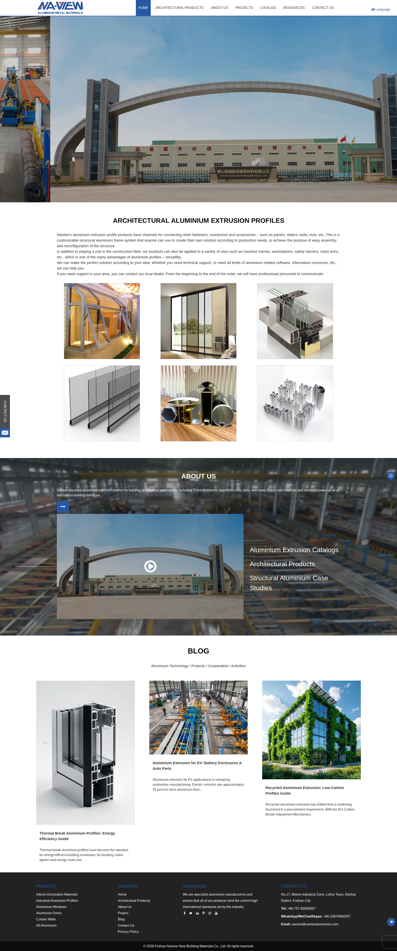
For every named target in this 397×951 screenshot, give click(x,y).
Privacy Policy (128, 931)
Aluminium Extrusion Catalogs (294, 550)
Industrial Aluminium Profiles (57, 900)
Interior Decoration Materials (57, 894)
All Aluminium (46, 925)
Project (123, 913)
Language (382, 9)
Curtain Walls (46, 919)
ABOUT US (219, 8)
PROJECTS (244, 8)
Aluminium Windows (51, 907)
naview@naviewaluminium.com (315, 924)
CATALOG (268, 8)
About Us (125, 907)
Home (143, 8)
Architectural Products (179, 8)
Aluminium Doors (49, 913)
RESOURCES (294, 8)
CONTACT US (323, 8)
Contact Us (126, 925)
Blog (121, 919)
